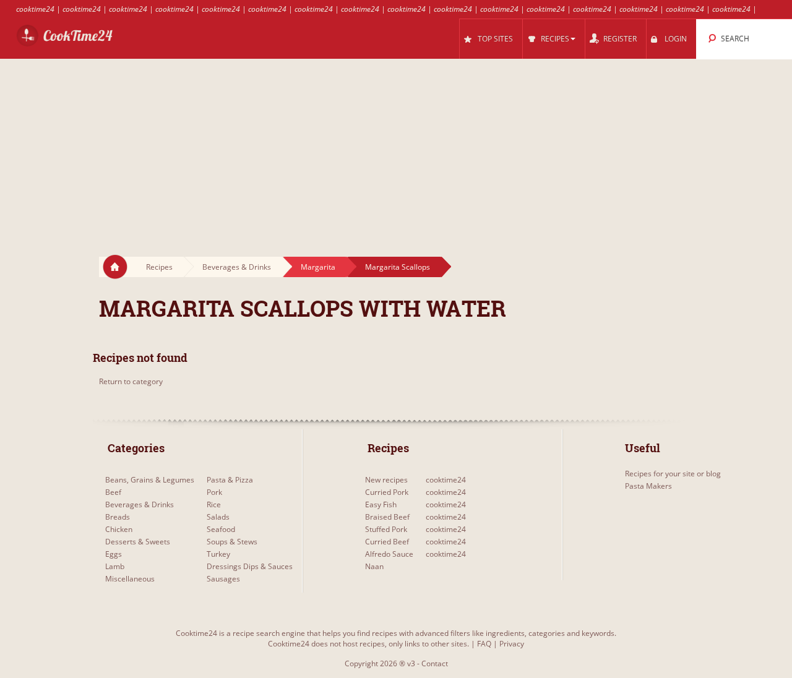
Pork (214, 492)
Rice (214, 504)
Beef (113, 492)
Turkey (218, 554)
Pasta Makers (648, 486)
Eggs (113, 554)
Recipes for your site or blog (673, 473)
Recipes (159, 267)
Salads (218, 517)
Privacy (511, 643)
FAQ (484, 643)
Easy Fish (381, 504)
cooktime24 (35, 9)
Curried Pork (386, 492)
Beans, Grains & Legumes (149, 479)
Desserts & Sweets (137, 541)
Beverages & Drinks (236, 267)
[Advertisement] (396, 146)
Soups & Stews (232, 541)
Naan (374, 566)
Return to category (131, 381)
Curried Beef (387, 541)
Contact (434, 663)
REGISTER (620, 38)
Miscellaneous (130, 578)
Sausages (223, 578)
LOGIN (676, 38)
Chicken (118, 529)
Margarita (318, 267)
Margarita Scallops (397, 267)
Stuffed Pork (386, 529)
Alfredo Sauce (389, 554)
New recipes (386, 479)
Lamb (114, 566)
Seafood (221, 529)
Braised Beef (387, 517)
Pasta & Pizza (230, 479)
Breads (117, 517)
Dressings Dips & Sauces (250, 566)
